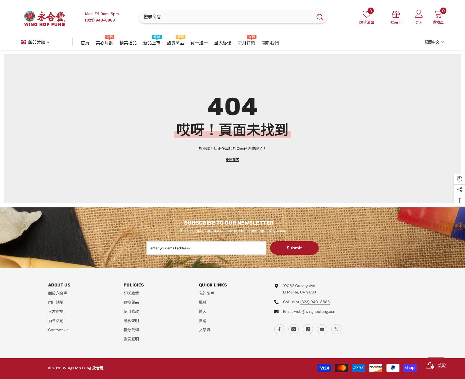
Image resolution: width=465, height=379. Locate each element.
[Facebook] (279, 329)
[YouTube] (322, 329)
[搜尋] (233, 16)
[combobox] (226, 16)
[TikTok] (308, 329)
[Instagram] (293, 329)
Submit (294, 248)
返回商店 (232, 160)
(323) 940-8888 (315, 301)
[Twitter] (336, 329)
